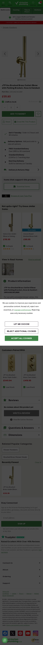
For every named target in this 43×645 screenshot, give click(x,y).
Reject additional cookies (21, 331)
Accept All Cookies (21, 338)
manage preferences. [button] (22, 310)
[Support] (5, 640)
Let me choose (21, 324)
